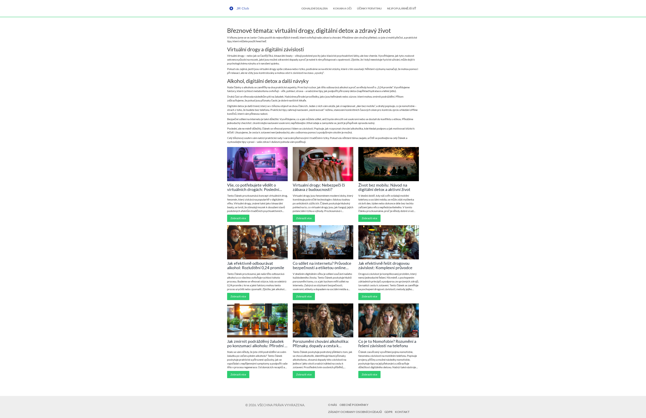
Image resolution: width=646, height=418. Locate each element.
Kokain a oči (342, 8)
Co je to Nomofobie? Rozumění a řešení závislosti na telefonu (387, 343)
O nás (332, 405)
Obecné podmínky (353, 405)
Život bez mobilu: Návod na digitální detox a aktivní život (384, 187)
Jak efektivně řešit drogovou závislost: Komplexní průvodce (385, 265)
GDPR (388, 412)
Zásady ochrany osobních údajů (355, 412)
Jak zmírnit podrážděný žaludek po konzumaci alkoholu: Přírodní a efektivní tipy (256, 343)
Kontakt (402, 412)
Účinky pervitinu (369, 8)
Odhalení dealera (314, 8)
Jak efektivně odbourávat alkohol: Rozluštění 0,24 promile (255, 265)
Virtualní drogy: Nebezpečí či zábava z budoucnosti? (319, 187)
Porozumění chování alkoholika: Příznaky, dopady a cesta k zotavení (321, 343)
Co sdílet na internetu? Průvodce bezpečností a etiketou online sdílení (322, 265)
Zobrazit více (238, 218)
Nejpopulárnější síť (401, 8)
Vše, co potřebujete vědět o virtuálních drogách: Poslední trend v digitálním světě (253, 187)
